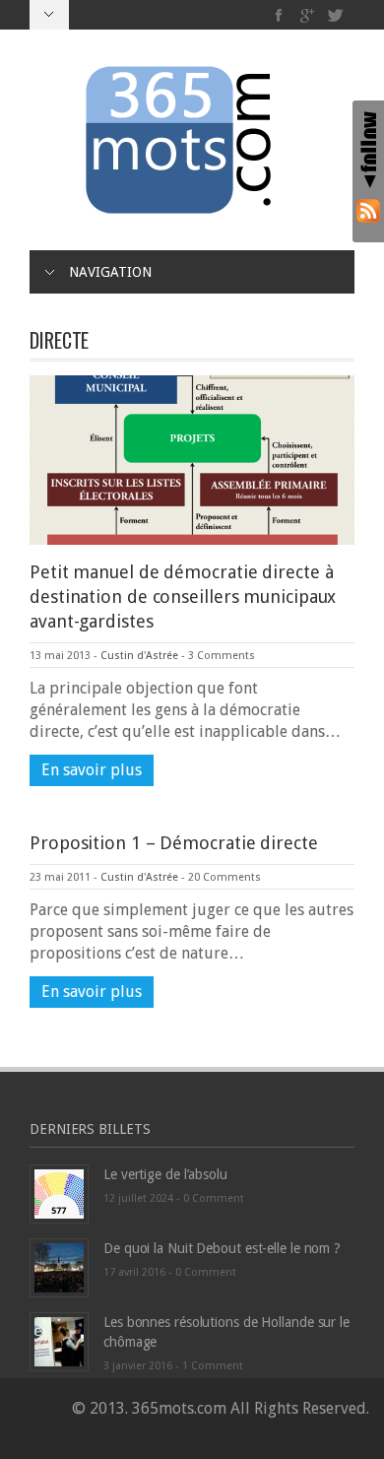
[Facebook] (279, 15)
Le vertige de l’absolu (165, 1174)
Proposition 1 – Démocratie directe (174, 842)
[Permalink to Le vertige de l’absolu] (59, 1193)
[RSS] (368, 210)
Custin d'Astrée (139, 655)
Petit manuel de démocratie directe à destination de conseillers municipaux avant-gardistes (183, 596)
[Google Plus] (307, 15)
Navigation (110, 272)
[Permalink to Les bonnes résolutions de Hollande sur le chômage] (59, 1341)
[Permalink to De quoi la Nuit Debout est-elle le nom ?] (59, 1267)
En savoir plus (91, 770)
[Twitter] (335, 15)
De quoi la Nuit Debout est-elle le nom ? (222, 1248)
